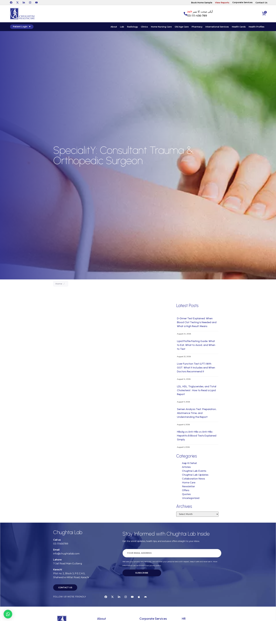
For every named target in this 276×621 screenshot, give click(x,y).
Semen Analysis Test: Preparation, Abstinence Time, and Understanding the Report (196, 413)
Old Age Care (182, 26)
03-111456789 (60, 543)
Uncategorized (190, 498)
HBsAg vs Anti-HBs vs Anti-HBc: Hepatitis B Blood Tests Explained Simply (196, 435)
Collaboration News (193, 478)
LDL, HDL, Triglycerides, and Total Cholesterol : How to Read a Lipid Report (196, 390)
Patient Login (20, 26)
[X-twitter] (17, 2)
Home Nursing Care (161, 26)
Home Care (188, 482)
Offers (185, 490)
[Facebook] (11, 2)
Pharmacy (197, 26)
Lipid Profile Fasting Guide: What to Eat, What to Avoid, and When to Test (196, 345)
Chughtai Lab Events (194, 471)
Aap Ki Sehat (189, 463)
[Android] (145, 596)
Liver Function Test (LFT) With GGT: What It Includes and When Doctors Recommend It (196, 367)
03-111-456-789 (197, 15)
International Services (217, 26)
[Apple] (138, 596)
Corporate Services (242, 2)
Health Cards (239, 26)
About (114, 26)
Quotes (186, 494)
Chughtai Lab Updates (195, 474)
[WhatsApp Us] (8, 614)
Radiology (132, 26)
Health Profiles (256, 26)
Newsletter (188, 486)
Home (58, 283)
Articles (186, 467)
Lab (122, 26)
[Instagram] (30, 2)
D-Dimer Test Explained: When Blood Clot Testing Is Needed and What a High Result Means (196, 322)
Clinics (144, 26)
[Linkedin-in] (23, 2)
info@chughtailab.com (66, 553)
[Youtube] (36, 2)
